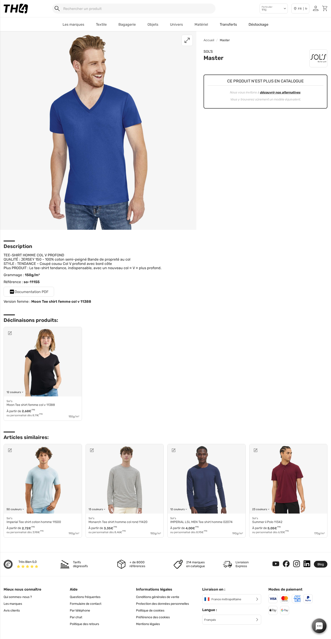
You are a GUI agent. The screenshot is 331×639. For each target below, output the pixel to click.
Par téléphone (80, 610)
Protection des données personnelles (162, 604)
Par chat (76, 617)
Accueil (209, 40)
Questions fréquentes (85, 597)
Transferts (228, 24)
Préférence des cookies (153, 617)
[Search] (57, 9)
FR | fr (302, 8)
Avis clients (12, 610)
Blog (320, 564)
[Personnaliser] (20, 333)
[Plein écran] (187, 40)
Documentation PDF (31, 292)
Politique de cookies (150, 610)
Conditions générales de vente (157, 597)
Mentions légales (148, 624)
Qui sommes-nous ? (18, 597)
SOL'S (208, 51)
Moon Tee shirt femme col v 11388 (61, 301)
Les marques (13, 604)
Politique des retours (84, 624)
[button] (319, 626)
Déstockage (258, 24)
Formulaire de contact (85, 604)
